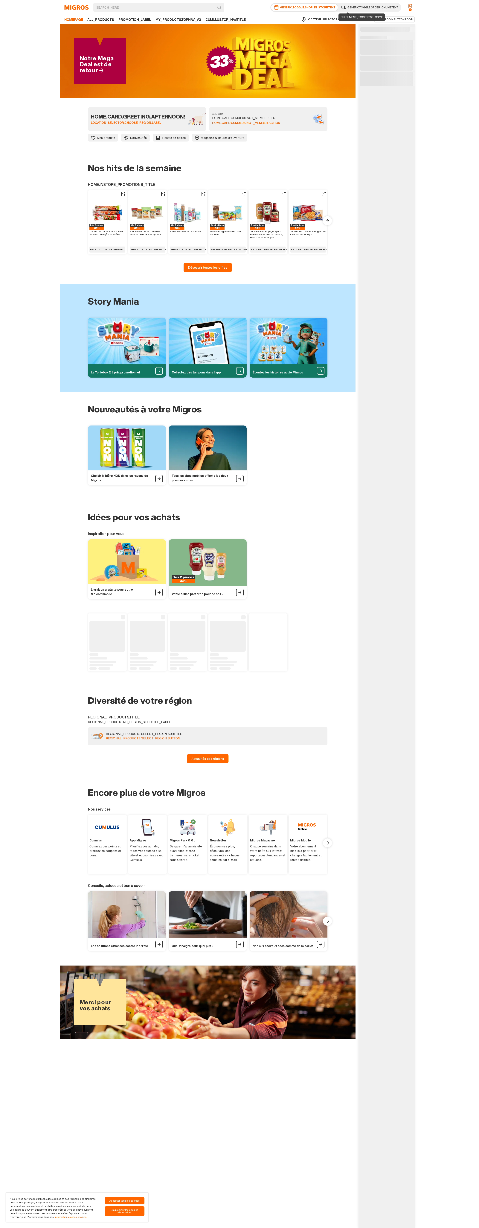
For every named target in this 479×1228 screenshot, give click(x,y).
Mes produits (106, 138)
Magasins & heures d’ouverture (222, 138)
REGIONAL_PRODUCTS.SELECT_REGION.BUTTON (143, 738)
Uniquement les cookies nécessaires (124, 1211)
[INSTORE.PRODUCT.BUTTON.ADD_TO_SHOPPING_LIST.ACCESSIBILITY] (123, 194)
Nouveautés (138, 138)
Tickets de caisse (174, 138)
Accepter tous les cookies (124, 1201)
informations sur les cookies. (71, 1217)
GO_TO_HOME (76, 7)
